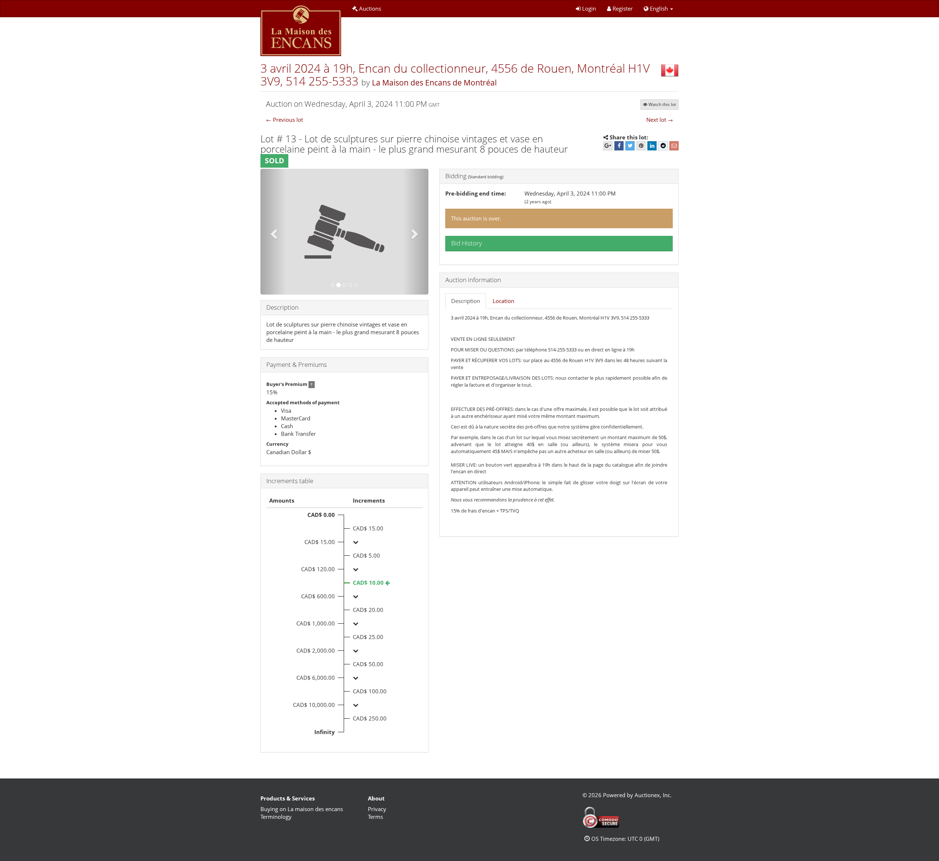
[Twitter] (630, 145)
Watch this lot (662, 104)
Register (623, 8)
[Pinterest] (641, 145)
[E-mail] (674, 145)
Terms (375, 816)
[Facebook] (619, 145)
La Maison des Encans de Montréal (434, 82)
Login (589, 8)
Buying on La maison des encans (301, 809)
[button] (658, 8)
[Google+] (608, 145)
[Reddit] (663, 145)
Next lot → (659, 119)
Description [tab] (465, 300)
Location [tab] (503, 300)
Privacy (377, 809)
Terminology (276, 816)
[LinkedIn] (652, 145)
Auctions (370, 8)
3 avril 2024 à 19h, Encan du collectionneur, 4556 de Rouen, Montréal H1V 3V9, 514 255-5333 (455, 74)
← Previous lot (284, 119)
